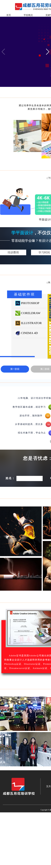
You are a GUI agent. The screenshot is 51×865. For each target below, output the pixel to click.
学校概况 (28, 15)
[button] (48, 52)
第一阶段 (14, 369)
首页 (8, 15)
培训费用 (13, 252)
